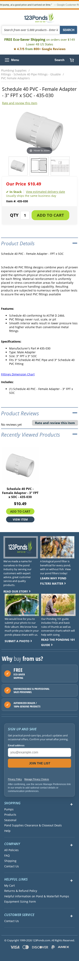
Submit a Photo (17, 641)
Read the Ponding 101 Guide (58, 642)
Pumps (9, 809)
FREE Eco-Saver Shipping (39, 41)
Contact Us (11, 866)
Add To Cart (20, 511)
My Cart (9, 885)
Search (59, 60)
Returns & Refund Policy (20, 891)
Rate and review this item (19, 103)
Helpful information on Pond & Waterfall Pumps (36, 896)
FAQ (7, 855)
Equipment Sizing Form (20, 901)
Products (10, 814)
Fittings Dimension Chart (18, 374)
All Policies (11, 850)
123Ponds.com (39, 18)
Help (7, 831)
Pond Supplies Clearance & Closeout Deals (33, 825)
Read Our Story (15, 591)
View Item (20, 519)
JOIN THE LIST (39, 763)
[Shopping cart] (72, 60)
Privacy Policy (15, 779)
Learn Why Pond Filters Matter (53, 580)
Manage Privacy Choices (36, 779)
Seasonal (10, 820)
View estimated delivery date (45, 192)
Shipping (10, 861)
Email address (16, 745)
